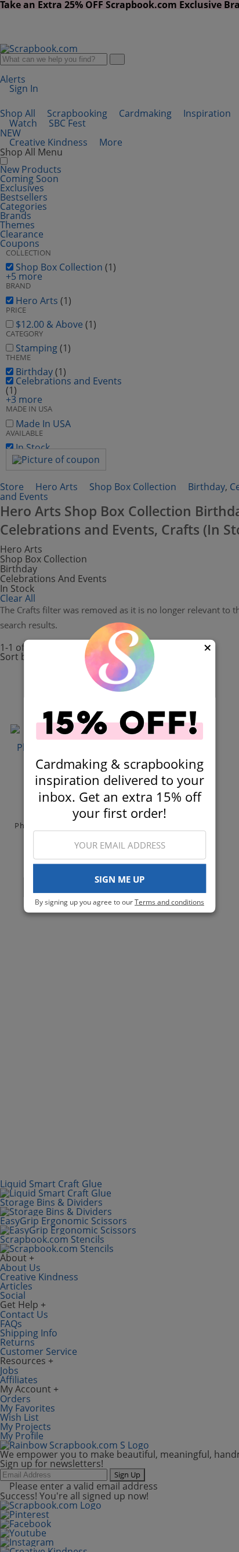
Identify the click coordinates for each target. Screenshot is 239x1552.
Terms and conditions (169, 902)
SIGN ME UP (119, 879)
